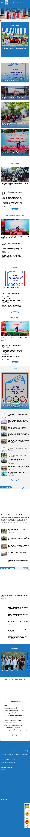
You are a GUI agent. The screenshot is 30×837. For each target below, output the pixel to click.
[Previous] (2, 39)
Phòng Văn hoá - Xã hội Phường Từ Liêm (27, 821)
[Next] (27, 39)
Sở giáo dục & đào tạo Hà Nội (27, 814)
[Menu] (2, 2)
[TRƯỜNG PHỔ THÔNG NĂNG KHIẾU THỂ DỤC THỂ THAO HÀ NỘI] (16, 2)
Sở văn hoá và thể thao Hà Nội (27, 806)
